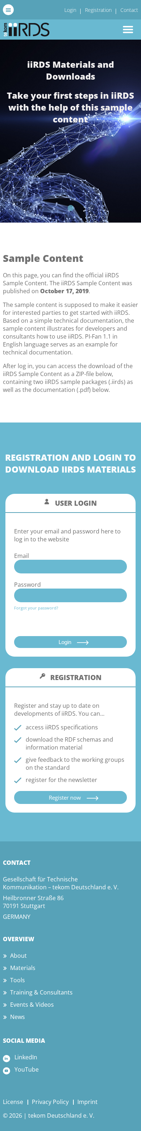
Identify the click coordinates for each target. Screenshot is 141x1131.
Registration (98, 9)
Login (70, 9)
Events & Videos (32, 1005)
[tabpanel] (70, 131)
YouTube (26, 1069)
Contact (129, 9)
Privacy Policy (50, 1102)
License (13, 1102)
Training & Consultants (41, 992)
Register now (65, 797)
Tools (17, 980)
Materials (22, 968)
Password (27, 585)
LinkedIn (25, 1057)
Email (21, 556)
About (18, 956)
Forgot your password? (36, 608)
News (17, 1017)
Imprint (87, 1102)
